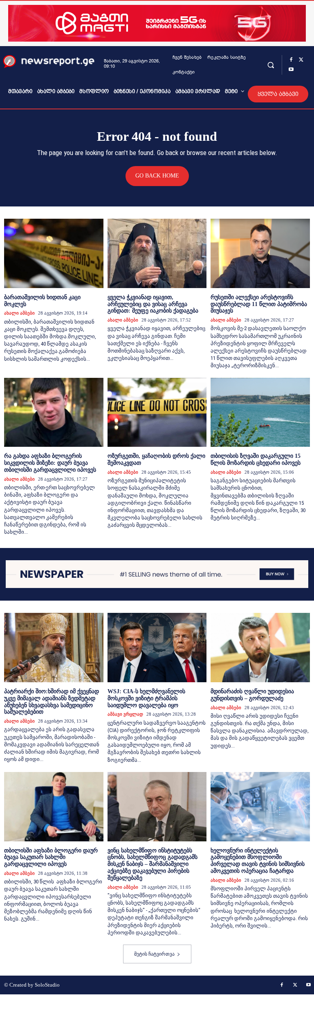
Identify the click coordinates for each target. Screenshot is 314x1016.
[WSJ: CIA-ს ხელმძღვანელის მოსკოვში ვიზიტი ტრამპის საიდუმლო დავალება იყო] (157, 647)
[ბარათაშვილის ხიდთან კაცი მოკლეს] (53, 253)
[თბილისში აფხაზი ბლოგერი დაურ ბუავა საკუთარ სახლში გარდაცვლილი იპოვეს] (53, 806)
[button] (270, 64)
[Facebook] (291, 60)
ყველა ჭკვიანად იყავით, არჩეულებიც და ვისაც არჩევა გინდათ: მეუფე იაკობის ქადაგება (153, 304)
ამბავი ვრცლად (125, 714)
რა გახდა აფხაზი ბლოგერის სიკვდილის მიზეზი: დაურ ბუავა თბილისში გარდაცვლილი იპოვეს (50, 463)
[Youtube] (291, 70)
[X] (301, 60)
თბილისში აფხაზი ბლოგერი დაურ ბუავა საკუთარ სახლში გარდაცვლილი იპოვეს (51, 857)
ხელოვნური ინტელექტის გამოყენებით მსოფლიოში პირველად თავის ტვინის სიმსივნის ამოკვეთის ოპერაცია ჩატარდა (258, 860)
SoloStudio (47, 985)
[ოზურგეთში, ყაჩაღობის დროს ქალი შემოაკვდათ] (157, 412)
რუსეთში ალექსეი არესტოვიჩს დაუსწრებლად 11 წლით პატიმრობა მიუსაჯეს (259, 304)
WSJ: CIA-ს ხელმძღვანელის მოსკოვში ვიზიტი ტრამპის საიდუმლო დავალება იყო (146, 698)
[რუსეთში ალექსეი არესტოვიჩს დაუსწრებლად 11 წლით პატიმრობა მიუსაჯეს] (260, 253)
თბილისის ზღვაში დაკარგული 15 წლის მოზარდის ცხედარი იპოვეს (256, 459)
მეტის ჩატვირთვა (154, 954)
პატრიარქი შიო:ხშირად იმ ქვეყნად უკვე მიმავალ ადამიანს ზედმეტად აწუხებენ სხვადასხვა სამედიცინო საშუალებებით (51, 701)
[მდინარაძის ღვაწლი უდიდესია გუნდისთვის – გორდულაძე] (260, 647)
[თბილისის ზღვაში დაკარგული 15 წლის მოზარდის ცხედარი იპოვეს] (260, 412)
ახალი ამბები (19, 313)
